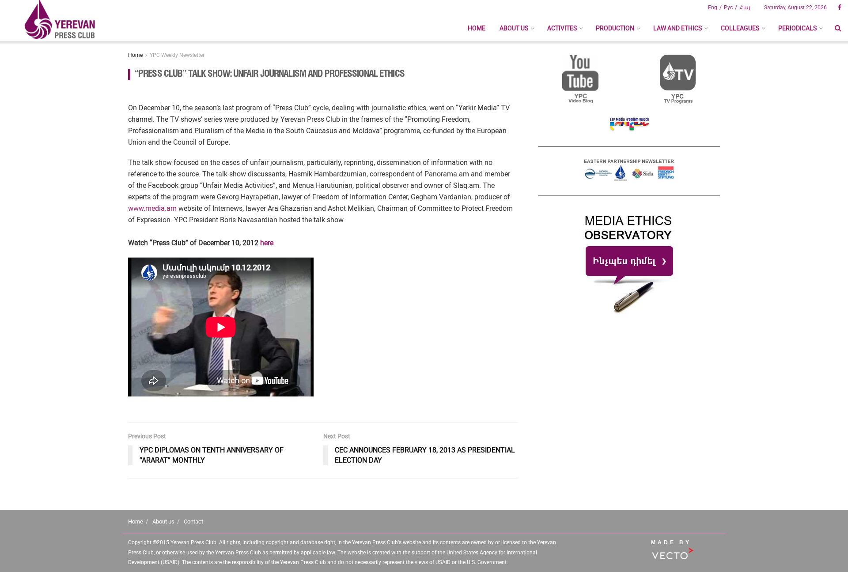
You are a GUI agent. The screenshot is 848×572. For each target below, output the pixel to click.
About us (514, 28)
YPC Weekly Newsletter (177, 55)
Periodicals (797, 28)
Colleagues (740, 28)
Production (615, 28)
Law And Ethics (677, 28)
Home (476, 28)
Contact (193, 521)
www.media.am (152, 208)
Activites (562, 28)
